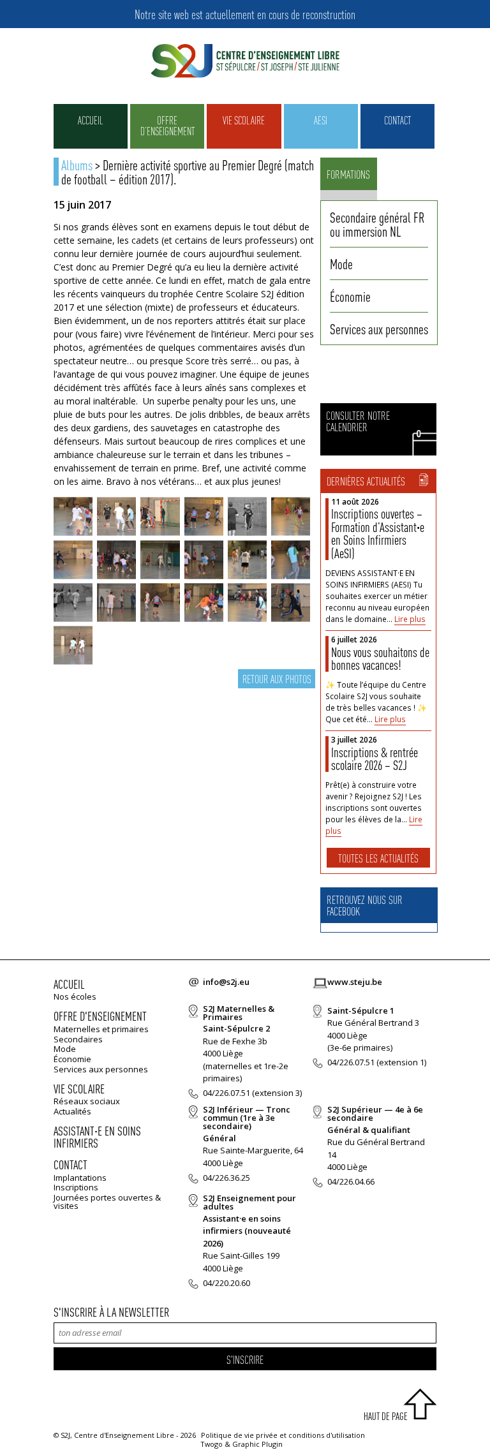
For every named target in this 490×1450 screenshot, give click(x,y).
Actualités (72, 1111)
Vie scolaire (244, 120)
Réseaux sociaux (87, 1101)
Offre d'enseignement (100, 1016)
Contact (397, 120)
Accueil (90, 120)
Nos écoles (75, 996)
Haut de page (386, 1416)
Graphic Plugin (257, 1444)
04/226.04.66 (351, 1181)
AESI (320, 120)
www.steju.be (354, 982)
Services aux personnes (379, 328)
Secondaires (78, 1039)
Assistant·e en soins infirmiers (97, 1137)
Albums (77, 165)
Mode (341, 263)
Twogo (212, 1444)
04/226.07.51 (226, 1093)
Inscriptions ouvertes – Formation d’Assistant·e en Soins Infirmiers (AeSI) (377, 533)
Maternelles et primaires (101, 1029)
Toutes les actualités (378, 857)
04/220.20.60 (226, 1283)
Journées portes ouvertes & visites (107, 1201)
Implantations (80, 1177)
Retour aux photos (276, 678)
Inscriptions (76, 1187)
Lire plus (410, 619)
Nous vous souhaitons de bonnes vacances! (380, 659)
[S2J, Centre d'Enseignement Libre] (245, 61)
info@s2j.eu (226, 982)
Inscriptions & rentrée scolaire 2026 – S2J (374, 759)
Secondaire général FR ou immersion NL (377, 224)
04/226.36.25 (226, 1177)
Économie (350, 296)
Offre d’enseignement (167, 125)
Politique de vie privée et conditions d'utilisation (283, 1435)
